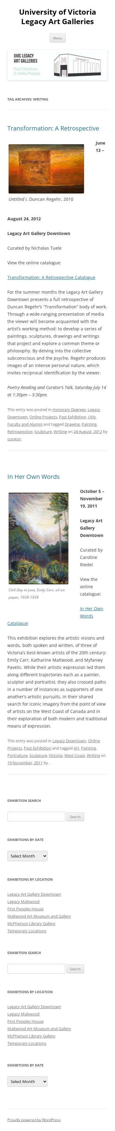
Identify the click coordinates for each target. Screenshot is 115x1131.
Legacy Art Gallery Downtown (34, 894)
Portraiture (17, 755)
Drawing (72, 424)
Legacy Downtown (69, 741)
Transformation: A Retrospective (53, 128)
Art (76, 748)
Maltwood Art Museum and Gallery (39, 916)
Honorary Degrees (69, 409)
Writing (60, 431)
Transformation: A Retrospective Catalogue (51, 277)
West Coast (74, 755)
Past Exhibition (72, 417)
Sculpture (43, 431)
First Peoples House (25, 909)
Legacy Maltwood (23, 901)
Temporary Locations (26, 931)
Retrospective (20, 431)
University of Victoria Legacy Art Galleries (57, 16)
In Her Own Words (33, 476)
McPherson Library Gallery (31, 923)
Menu (57, 38)
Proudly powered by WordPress (34, 1119)
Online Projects (43, 417)
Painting (89, 424)
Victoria (56, 755)
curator (14, 439)
